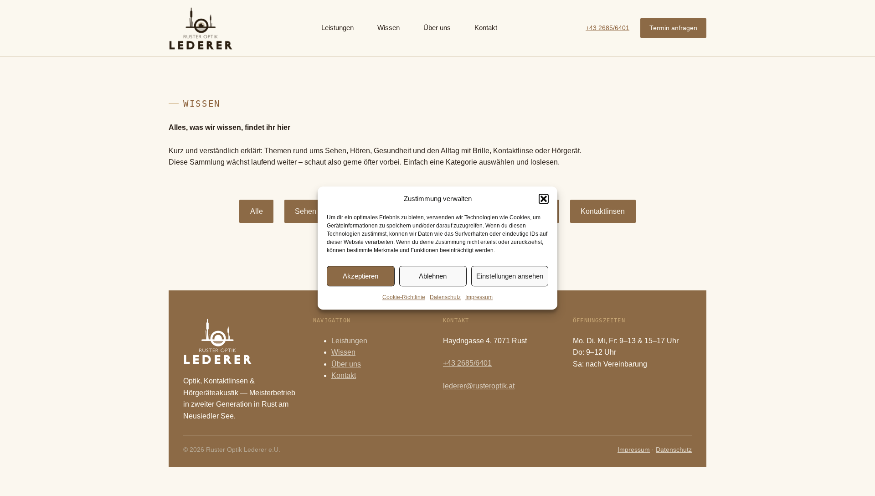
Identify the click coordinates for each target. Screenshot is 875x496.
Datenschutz (445, 297)
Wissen (343, 352)
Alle (256, 211)
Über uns (346, 364)
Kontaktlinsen (603, 211)
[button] (543, 198)
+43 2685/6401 (607, 28)
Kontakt (343, 375)
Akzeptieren (360, 276)
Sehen (305, 211)
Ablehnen (433, 276)
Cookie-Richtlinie (403, 297)
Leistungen (349, 341)
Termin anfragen (673, 28)
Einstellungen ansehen (509, 276)
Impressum (479, 297)
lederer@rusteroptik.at (479, 386)
